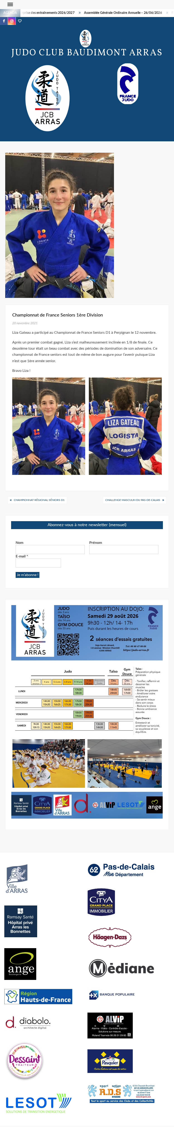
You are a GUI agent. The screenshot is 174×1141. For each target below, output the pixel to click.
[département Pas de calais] (121, 870)
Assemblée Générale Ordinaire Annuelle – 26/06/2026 (109, 13)
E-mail (22, 556)
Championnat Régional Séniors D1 (39, 500)
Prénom (95, 543)
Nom (19, 543)
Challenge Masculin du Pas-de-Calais (132, 500)
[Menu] (9, 4)
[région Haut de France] (38, 996)
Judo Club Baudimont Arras (87, 53)
